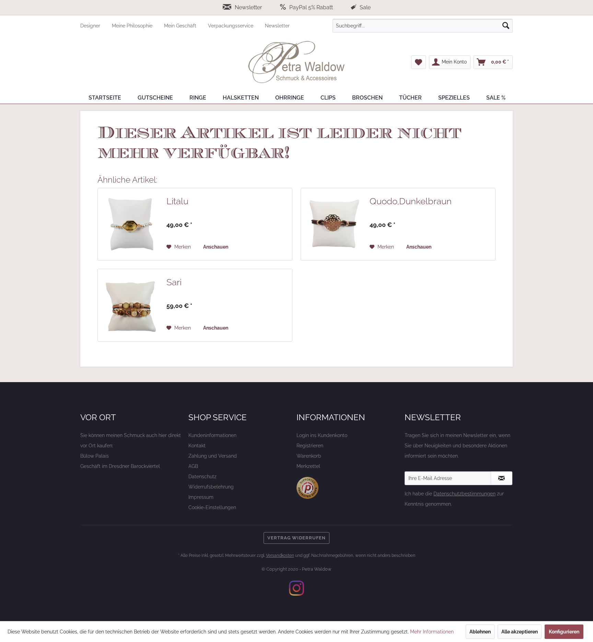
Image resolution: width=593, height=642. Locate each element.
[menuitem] (96, 25)
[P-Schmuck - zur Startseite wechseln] (296, 62)
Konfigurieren (564, 631)
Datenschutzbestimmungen (464, 493)
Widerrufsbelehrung (211, 487)
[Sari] (130, 305)
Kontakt (197, 445)
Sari (174, 282)
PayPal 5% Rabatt (311, 7)
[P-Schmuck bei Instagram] (296, 588)
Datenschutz (202, 476)
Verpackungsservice (231, 25)
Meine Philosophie (133, 25)
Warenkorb (308, 456)
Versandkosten (280, 555)
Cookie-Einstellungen (212, 507)
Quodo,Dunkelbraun (411, 201)
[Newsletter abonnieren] (501, 478)
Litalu (177, 201)
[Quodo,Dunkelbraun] (333, 224)
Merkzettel (308, 466)
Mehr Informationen (432, 631)
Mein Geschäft (181, 25)
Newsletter (248, 7)
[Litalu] (130, 224)
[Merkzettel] (418, 62)
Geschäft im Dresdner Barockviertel (120, 466)
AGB (193, 466)
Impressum (200, 497)
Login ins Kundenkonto (321, 435)
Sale (364, 7)
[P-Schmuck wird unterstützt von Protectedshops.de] (307, 488)
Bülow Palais (94, 456)
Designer (91, 25)
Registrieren (309, 445)
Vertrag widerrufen (296, 537)
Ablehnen (480, 631)
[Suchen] (506, 26)
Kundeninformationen (212, 435)
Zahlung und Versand (212, 456)
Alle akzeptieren (519, 631)
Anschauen (215, 247)
